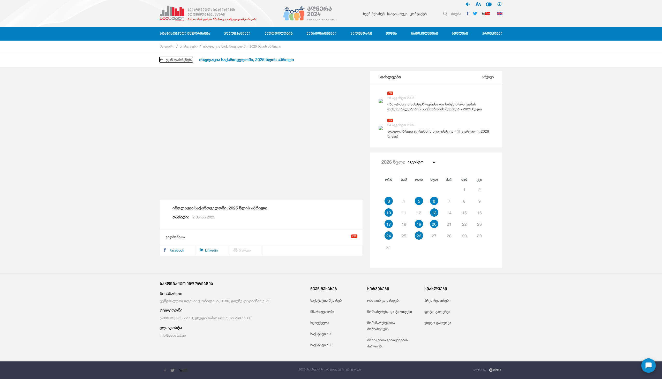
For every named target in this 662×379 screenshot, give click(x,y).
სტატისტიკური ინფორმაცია (185, 34)
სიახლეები (189, 46)
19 (419, 224)
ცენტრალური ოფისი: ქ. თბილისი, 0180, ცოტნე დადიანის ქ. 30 (215, 301)
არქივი (488, 76)
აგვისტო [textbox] (415, 162)
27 (434, 235)
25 (404, 235)
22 (464, 224)
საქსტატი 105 (321, 345)
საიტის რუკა (397, 14)
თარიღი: (193, 217)
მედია (391, 34)
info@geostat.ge (173, 335)
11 (404, 212)
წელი (393, 162)
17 (388, 224)
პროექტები (492, 34)
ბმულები (460, 34)
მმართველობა (322, 311)
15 (464, 212)
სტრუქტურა (319, 323)
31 (388, 247)
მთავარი (167, 46)
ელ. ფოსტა (171, 327)
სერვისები (378, 289)
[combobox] (421, 162)
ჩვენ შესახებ (374, 14)
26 (419, 235)
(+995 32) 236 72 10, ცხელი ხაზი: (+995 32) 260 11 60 (205, 318)
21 (449, 224)
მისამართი (171, 293)
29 (464, 235)
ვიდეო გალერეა (437, 323)
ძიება (456, 13)
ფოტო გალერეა (437, 311)
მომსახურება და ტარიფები (389, 311)
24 (388, 235)
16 (479, 212)
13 (434, 212)
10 (388, 212)
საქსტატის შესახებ (326, 300)
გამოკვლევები (424, 34)
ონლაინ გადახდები (383, 300)
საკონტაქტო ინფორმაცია (186, 284)
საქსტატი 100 (321, 334)
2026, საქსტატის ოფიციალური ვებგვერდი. (330, 369)
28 (449, 235)
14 (449, 212)
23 (479, 224)
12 (419, 212)
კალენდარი (361, 34)
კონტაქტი (418, 14)
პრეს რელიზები (437, 300)
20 (434, 224)
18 (404, 224)
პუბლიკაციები (237, 34)
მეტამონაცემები (321, 34)
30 (479, 235)
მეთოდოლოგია (279, 34)
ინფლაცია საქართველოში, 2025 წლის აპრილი (242, 46)
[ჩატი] (648, 365)
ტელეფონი (171, 310)
